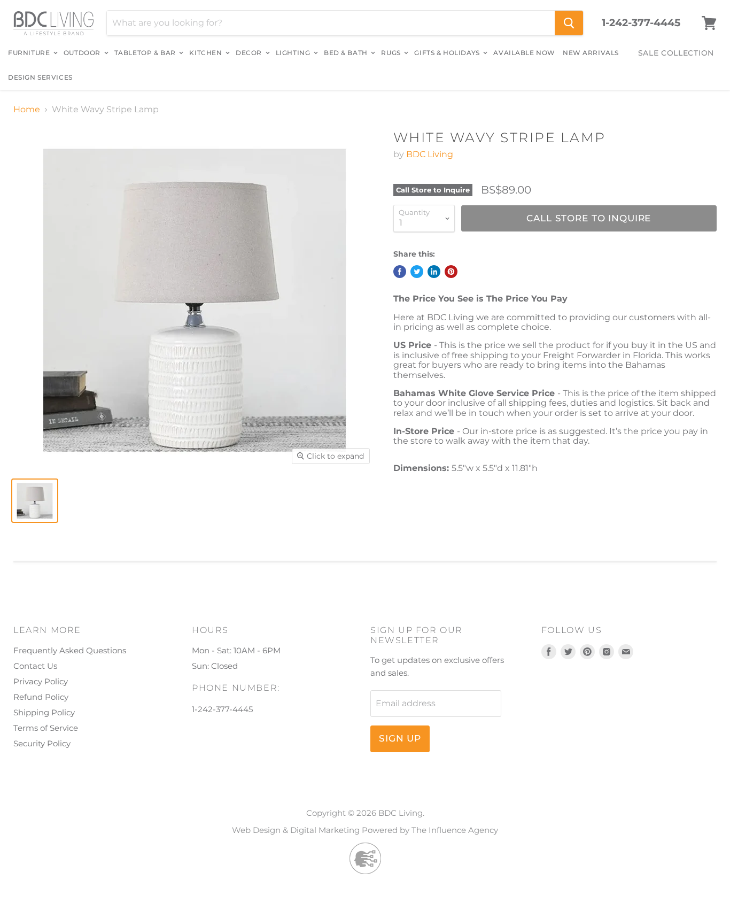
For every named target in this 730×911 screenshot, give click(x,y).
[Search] (569, 23)
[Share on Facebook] (399, 271)
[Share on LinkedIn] (434, 271)
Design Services (40, 77)
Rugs (391, 53)
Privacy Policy (40, 681)
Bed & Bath (346, 53)
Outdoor (83, 53)
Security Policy (42, 743)
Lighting (294, 53)
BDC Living (429, 154)
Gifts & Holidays (448, 53)
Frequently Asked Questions (69, 650)
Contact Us (35, 666)
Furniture (30, 53)
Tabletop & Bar (146, 53)
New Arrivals (591, 53)
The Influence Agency (454, 830)
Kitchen (206, 53)
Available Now (524, 53)
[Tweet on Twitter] (416, 271)
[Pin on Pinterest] (451, 271)
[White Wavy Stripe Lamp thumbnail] (34, 501)
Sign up (400, 738)
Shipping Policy (44, 712)
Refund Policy (40, 697)
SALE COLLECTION (676, 53)
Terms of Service (45, 728)
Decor (250, 53)
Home (26, 109)
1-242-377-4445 (641, 23)
